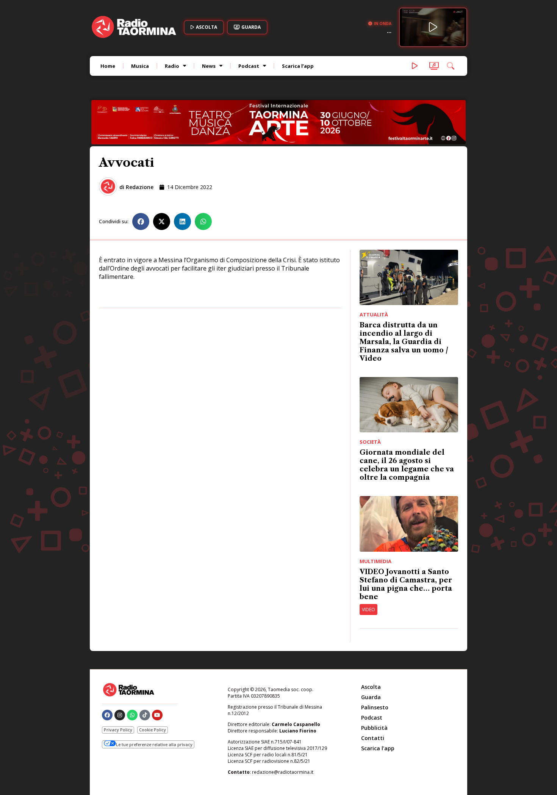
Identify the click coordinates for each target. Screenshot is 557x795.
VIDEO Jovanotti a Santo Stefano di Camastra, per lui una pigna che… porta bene (406, 584)
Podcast (248, 66)
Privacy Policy (118, 729)
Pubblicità (374, 727)
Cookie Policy (152, 729)
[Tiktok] (144, 715)
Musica (140, 66)
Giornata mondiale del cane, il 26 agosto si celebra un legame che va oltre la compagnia (407, 465)
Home (107, 66)
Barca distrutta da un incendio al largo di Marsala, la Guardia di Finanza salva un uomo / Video (404, 342)
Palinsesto (374, 707)
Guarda (371, 697)
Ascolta (371, 686)
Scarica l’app (298, 66)
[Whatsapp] (132, 715)
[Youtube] (157, 715)
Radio (172, 66)
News (209, 66)
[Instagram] (119, 715)
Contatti (372, 738)
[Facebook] (107, 715)
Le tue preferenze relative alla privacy (154, 744)
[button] (140, 221)
